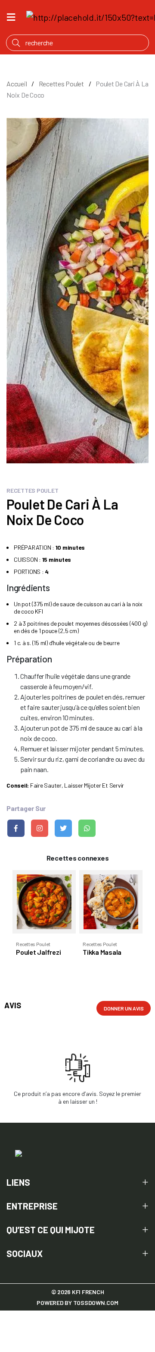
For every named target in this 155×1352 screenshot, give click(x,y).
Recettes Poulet (61, 83)
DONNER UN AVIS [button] (124, 1008)
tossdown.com (95, 1302)
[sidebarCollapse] (11, 15)
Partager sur (26, 808)
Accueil (16, 83)
